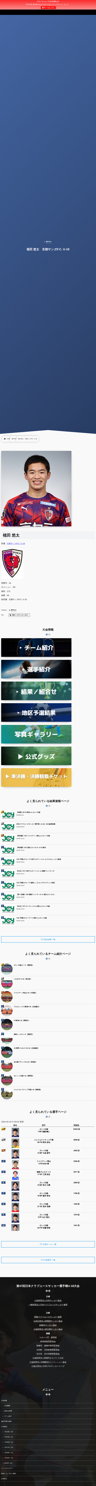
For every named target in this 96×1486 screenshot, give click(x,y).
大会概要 (7, 1405)
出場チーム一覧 (49, 1244)
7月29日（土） (9, 1452)
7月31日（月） (9, 1458)
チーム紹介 (8, 1416)
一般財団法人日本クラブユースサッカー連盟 (47, 1305)
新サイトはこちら (48, 7)
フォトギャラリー (7, 1468)
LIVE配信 (4, 1426)
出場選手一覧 (49, 1260)
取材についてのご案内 (8, 1473)
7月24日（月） (9, 1437)
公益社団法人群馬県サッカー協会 (48, 1321)
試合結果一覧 (49, 939)
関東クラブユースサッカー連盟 (48, 1317)
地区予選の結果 (6, 1421)
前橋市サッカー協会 (48, 1325)
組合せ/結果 (8, 1411)
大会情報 (4, 1400)
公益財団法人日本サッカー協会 (48, 1301)
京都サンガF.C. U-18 (16, 544)
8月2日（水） (8, 1463)
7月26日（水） (9, 1442)
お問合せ (4, 1478)
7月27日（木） (9, 1447)
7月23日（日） (9, 1432)
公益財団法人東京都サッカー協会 (48, 1329)
